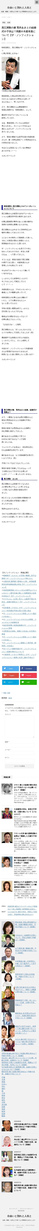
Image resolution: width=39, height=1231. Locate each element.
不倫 (3, 1077)
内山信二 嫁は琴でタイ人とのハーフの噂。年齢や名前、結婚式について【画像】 (25, 1142)
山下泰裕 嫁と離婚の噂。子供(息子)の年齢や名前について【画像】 (26, 950)
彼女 (3, 1098)
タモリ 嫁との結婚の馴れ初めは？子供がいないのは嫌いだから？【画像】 (25, 787)
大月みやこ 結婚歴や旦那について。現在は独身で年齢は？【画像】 (25, 937)
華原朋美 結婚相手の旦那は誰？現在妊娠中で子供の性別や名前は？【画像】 (25, 860)
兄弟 (3, 1079)
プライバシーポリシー (26, 1208)
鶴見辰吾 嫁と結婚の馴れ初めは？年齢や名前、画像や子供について (25, 1187)
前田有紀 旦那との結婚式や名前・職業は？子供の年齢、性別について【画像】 (25, 1157)
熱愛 (3, 1107)
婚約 (3, 1089)
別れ (3, 1086)
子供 (3, 1093)
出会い (4, 1084)
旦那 (3, 1102)
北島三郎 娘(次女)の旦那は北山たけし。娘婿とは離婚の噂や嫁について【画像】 (25, 989)
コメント (8, 714)
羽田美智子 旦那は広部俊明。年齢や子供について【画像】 (25, 976)
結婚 (8, 693)
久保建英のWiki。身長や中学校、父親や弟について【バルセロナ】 (25, 811)
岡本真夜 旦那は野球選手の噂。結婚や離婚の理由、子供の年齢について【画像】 (25, 924)
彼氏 (3, 1100)
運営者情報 (21, 1210)
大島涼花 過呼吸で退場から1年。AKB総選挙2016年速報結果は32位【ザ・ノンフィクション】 (19, 584)
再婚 (3, 1082)
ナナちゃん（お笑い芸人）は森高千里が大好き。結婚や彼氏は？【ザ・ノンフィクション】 (19, 602)
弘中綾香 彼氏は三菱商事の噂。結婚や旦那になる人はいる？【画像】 (25, 1172)
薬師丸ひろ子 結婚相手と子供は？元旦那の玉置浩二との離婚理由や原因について (25, 884)
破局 (3, 1111)
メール (7, 750)
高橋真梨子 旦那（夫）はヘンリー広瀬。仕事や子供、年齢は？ (25, 1002)
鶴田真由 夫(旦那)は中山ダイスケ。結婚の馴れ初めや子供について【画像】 (25, 1015)
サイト (7, 757)
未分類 (4, 1104)
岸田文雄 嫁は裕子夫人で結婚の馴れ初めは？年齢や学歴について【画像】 (25, 1126)
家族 (5, 693)
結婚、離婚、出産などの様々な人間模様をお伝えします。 (19, 1220)
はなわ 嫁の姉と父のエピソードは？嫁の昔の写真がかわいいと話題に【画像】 (25, 1041)
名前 (7, 742)
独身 (3, 1109)
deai (10, 698)
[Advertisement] (19, 182)
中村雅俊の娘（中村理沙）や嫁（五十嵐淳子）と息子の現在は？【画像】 (25, 963)
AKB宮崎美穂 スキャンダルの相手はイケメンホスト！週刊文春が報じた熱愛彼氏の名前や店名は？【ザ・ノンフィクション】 (19, 593)
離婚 (3, 1116)
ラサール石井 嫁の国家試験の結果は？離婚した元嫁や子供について (25, 835)
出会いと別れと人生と (19, 7)
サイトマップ (13, 1208)
